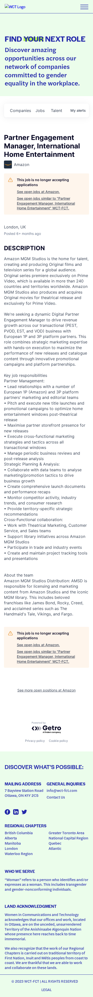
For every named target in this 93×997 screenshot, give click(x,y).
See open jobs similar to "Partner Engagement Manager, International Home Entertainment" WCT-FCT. (46, 203)
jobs (40, 110)
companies (20, 110)
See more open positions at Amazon (46, 690)
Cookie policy (58, 741)
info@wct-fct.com (62, 790)
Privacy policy (35, 741)
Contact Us (56, 797)
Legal (46, 989)
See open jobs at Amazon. (38, 192)
